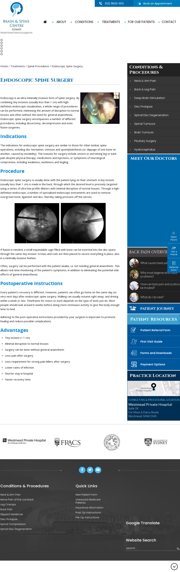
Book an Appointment (157, 3)
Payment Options (152, 364)
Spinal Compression (13, 524)
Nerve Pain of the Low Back (17, 499)
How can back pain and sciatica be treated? (159, 286)
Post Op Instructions (88, 512)
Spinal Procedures (38, 66)
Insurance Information (89, 507)
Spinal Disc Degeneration (151, 115)
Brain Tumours (144, 132)
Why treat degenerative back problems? (158, 274)
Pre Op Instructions (87, 517)
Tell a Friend (173, 253)
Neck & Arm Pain (145, 81)
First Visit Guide (151, 341)
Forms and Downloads (156, 353)
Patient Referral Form (155, 330)
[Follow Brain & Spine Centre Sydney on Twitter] (90, 470)
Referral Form (173, 268)
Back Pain (6, 509)
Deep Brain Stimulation (149, 98)
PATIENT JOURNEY (157, 308)
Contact (169, 22)
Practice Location (153, 375)
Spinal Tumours (144, 124)
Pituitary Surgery (145, 141)
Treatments (111, 22)
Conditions (84, 22)
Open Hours (173, 238)
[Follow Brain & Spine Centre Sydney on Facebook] (82, 470)
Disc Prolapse (143, 107)
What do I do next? (152, 297)
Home (4, 66)
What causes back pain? (155, 263)
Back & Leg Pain (145, 89)
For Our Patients (141, 22)
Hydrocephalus (144, 150)
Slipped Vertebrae (11, 514)
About (61, 22)
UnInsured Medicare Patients (88, 501)
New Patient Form (86, 494)
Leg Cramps (8, 504)
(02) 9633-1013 (114, 3)
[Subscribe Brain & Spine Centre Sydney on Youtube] (98, 470)
